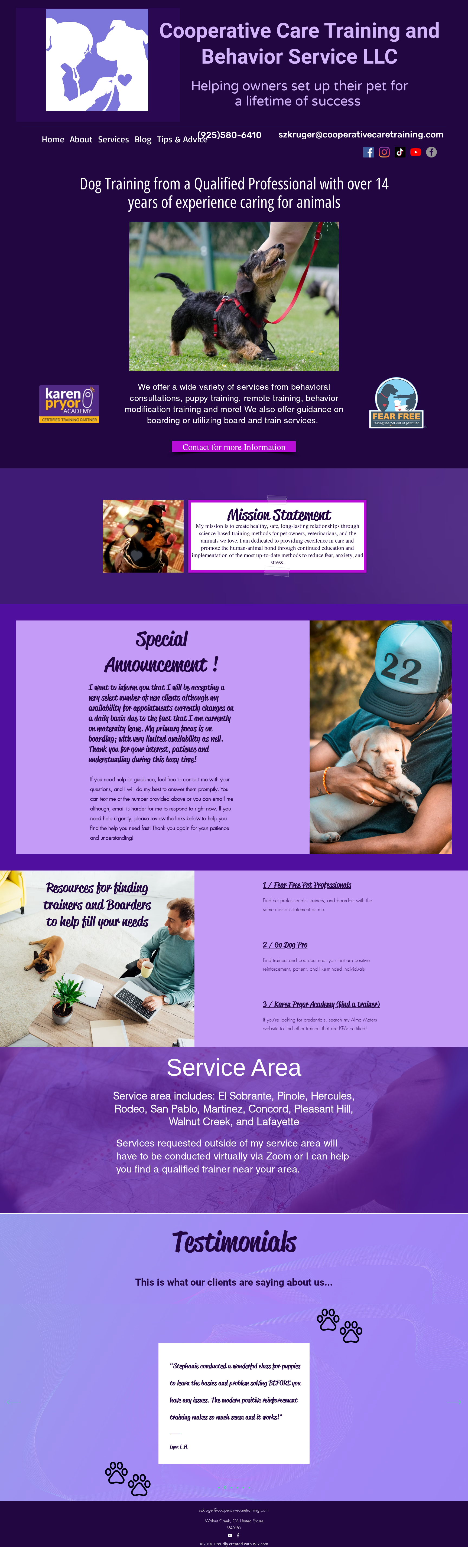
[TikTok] (400, 152)
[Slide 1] (225, 1487)
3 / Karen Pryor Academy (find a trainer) (321, 1004)
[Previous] (14, 1402)
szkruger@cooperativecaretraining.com (361, 134)
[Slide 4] (237, 1487)
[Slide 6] (249, 1487)
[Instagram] (384, 152)
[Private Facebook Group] (431, 152)
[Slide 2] (219, 1487)
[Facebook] (238, 1535)
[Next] (454, 1402)
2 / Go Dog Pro (285, 945)
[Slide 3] (231, 1487)
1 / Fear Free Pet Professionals (307, 885)
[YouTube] (415, 152)
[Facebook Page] (368, 152)
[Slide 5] (243, 1487)
